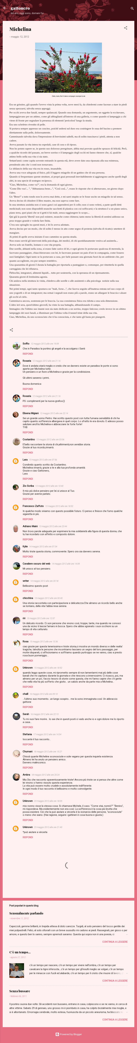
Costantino (29, 439)
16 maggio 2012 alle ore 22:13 (44, 714)
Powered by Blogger (70, 1034)
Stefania (27, 734)
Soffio (26, 343)
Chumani (27, 751)
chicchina (28, 598)
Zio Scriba (28, 485)
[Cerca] (132, 9)
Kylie (25, 546)
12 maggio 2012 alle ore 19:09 (45, 343)
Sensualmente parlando (26, 913)
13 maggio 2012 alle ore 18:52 (59, 506)
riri (24, 618)
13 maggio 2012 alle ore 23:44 (53, 526)
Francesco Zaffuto (33, 506)
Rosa (25, 641)
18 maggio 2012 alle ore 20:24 (45, 775)
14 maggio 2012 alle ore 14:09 (66, 563)
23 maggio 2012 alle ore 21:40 (48, 827)
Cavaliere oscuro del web (36, 563)
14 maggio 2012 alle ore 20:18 (44, 581)
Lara (25, 459)
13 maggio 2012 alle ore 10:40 (49, 486)
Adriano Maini (30, 526)
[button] (126, 28)
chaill (25, 693)
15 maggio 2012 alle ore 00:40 (48, 598)
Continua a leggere (115, 941)
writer (26, 580)
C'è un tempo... (20, 952)
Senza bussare (19, 991)
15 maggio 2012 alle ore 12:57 (41, 618)
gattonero (20, 8)
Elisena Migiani (31, 413)
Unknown (28, 667)
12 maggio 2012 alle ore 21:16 (46, 361)
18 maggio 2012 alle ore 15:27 (48, 751)
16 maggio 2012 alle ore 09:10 (44, 694)
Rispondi (28, 353)
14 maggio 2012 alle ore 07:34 (43, 546)
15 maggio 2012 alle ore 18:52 (48, 668)
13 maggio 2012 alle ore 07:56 (43, 459)
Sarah (26, 714)
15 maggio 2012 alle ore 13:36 (44, 641)
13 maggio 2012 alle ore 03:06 (50, 439)
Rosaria (27, 360)
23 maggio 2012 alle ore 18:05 (48, 801)
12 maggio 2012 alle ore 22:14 (54, 413)
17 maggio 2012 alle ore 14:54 (47, 734)
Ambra (26, 774)
